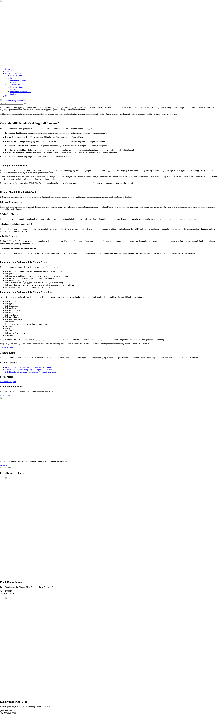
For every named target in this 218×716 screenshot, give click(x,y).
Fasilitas (13, 82)
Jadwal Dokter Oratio (18, 80)
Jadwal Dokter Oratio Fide (20, 91)
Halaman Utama (16, 76)
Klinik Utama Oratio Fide (15, 85)
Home (7, 69)
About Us (9, 71)
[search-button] (25, 103)
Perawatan (14, 78)
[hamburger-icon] (1, 65)
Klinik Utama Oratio (13, 73)
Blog (7, 96)
